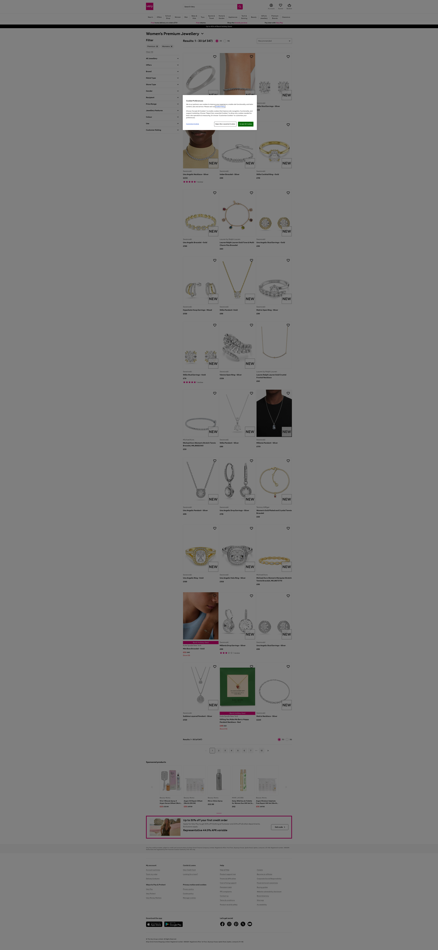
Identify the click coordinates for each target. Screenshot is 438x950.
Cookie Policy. (220, 107)
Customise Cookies (192, 124)
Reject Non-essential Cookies (225, 124)
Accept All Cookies (246, 124)
